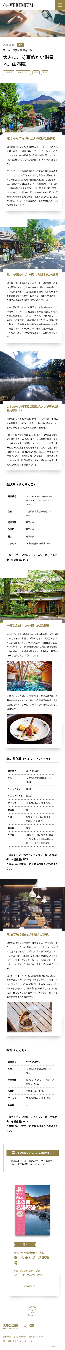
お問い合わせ (20, 1336)
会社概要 (7, 1336)
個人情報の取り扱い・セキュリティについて (22, 1341)
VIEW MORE (29, 1286)
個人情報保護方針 (36, 1336)
